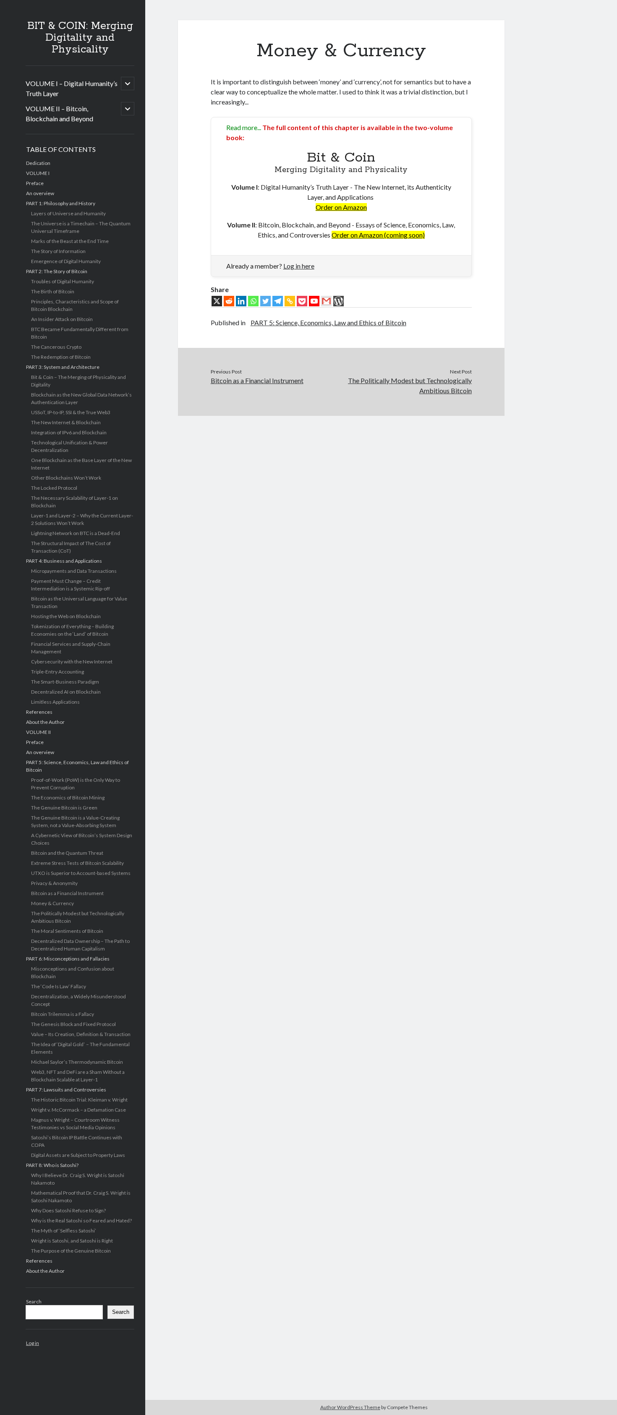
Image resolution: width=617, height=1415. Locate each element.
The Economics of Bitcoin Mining (68, 797)
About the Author (45, 722)
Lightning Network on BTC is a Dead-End (75, 533)
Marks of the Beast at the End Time (70, 241)
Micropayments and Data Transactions (74, 571)
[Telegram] (277, 301)
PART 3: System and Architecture (62, 367)
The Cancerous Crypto (56, 347)
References (39, 712)
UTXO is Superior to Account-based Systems (81, 873)
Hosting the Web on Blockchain (66, 616)
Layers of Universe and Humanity (68, 213)
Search (34, 1301)
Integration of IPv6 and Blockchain (69, 432)
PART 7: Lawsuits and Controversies (66, 1089)
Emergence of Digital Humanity (66, 261)
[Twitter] (265, 301)
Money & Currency (52, 903)
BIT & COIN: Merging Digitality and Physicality (80, 37)
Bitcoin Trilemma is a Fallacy (62, 1014)
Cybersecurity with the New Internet (71, 661)
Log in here (298, 266)
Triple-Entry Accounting (57, 671)
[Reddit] (229, 301)
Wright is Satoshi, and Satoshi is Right (72, 1240)
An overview (40, 193)
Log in (32, 1343)
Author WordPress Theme (350, 1407)
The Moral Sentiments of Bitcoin (67, 931)
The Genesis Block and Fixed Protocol (73, 1024)
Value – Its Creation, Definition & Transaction (81, 1034)
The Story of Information (58, 251)
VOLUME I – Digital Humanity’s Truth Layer (72, 88)
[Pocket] (302, 301)
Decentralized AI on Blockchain (66, 692)
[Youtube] (314, 301)
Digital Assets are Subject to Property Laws (78, 1155)
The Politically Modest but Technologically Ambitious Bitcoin (410, 385)
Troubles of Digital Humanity (62, 281)
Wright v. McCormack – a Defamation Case (78, 1110)
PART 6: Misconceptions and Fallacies (68, 959)
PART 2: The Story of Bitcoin (56, 271)
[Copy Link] (290, 301)
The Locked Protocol (54, 488)
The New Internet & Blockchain (66, 422)
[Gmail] (326, 301)
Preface (35, 183)
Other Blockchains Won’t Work (66, 478)
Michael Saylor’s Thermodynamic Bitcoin (77, 1062)
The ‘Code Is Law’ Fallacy (58, 986)
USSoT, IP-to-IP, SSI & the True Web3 (70, 412)
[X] (217, 301)
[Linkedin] (241, 301)
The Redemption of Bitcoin (61, 357)
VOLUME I (38, 173)
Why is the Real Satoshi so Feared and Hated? (81, 1220)
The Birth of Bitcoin (52, 291)
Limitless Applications (55, 702)
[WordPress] (338, 301)
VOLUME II (38, 732)
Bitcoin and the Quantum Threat (67, 853)
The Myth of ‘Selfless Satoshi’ (63, 1230)
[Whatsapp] (253, 301)
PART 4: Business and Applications (64, 561)
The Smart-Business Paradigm (65, 682)
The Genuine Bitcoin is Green (64, 807)
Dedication (38, 163)
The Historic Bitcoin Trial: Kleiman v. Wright (79, 1099)
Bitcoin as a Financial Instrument (67, 893)
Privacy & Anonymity (54, 883)
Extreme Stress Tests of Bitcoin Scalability (77, 863)
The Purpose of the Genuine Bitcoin (71, 1251)
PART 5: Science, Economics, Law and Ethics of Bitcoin (328, 322)
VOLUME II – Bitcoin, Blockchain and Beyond (59, 113)
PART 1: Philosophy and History (60, 203)
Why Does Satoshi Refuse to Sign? (68, 1210)
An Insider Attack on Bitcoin (62, 319)
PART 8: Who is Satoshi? (52, 1165)
